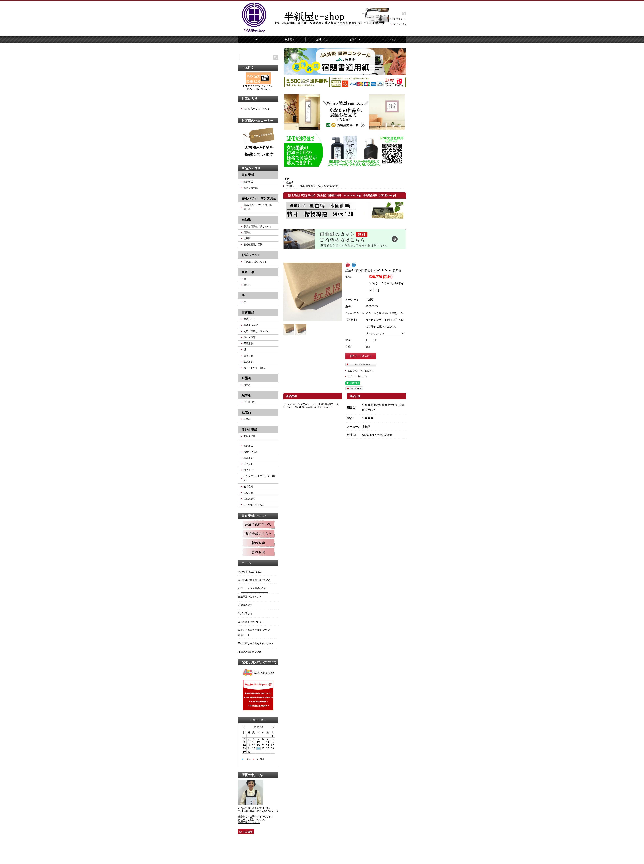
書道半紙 (248, 181)
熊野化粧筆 (249, 436)
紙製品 (247, 419)
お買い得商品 (251, 451)
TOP (255, 39)
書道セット (249, 319)
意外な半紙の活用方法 (250, 571)
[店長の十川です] (250, 803)
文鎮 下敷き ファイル (256, 331)
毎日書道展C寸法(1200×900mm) (319, 185)
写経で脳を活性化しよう (251, 622)
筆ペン (247, 284)
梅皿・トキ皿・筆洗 (254, 367)
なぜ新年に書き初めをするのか (254, 580)
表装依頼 (248, 486)
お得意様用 (249, 498)
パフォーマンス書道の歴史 (252, 588)
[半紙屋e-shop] (254, 32)
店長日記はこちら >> (249, 822)
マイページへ (400, 24)
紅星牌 (290, 182)
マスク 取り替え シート (397, 19)
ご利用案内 (288, 39)
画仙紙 (291, 185)
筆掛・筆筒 (249, 337)
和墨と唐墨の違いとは (250, 651)
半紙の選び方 (245, 613)
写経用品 (248, 343)
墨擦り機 (248, 355)
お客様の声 (355, 39)
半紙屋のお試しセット (255, 261)
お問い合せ (322, 39)
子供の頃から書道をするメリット (255, 643)
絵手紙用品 (249, 402)
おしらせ (248, 492)
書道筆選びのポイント (250, 596)
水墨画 (247, 385)
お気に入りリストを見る (256, 108)
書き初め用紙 (251, 187)
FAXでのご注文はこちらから (258, 86)
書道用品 (248, 458)
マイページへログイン (258, 89)
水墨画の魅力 (245, 605)
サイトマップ (389, 39)
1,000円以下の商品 (254, 504)
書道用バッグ (251, 325)
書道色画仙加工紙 (253, 244)
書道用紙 (248, 445)
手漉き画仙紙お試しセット (258, 226)
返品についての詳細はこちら (361, 371)
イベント (248, 464)
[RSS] (246, 831)
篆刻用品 (248, 361)
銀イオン (248, 470)
